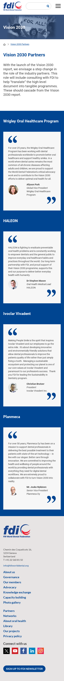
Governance (11, 577)
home (4, 44)
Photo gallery (12, 602)
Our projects (11, 631)
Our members (12, 582)
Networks (9, 616)
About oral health (14, 621)
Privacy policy (12, 636)
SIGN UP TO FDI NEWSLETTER (24, 668)
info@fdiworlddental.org (16, 565)
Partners (9, 611)
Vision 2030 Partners (20, 44)
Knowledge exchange (17, 592)
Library (8, 626)
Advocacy (9, 587)
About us (9, 572)
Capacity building (14, 597)
